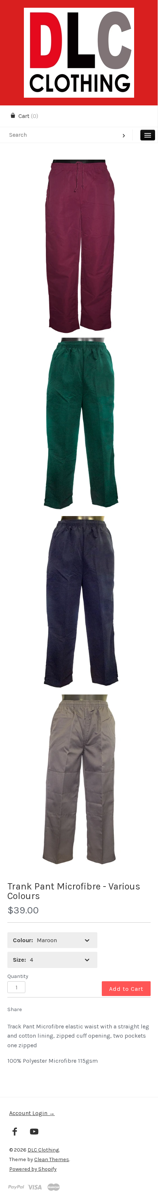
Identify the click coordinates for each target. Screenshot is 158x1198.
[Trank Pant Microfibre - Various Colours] (79, 247)
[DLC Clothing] (79, 14)
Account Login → (32, 1113)
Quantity (17, 976)
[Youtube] (34, 1132)
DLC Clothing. (44, 1150)
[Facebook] (15, 1132)
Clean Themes (51, 1159)
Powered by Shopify (33, 1169)
